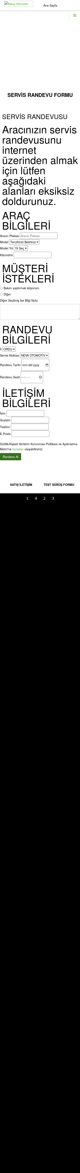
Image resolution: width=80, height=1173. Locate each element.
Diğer (7, 294)
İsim (3, 413)
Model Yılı (6, 248)
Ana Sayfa (50, 5)
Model (4, 242)
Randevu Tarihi (10, 365)
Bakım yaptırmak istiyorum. (22, 288)
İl (0, 349)
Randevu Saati (10, 377)
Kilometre (6, 255)
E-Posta (5, 434)
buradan (18, 449)
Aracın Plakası (9, 236)
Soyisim (5, 420)
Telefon (5, 427)
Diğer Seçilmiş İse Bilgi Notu (19, 300)
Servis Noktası (9, 355)
